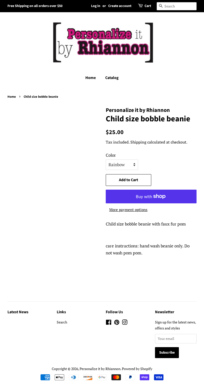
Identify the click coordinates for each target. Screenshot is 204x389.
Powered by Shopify (137, 368)
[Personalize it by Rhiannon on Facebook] (108, 323)
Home (90, 77)
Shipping (138, 142)
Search (62, 322)
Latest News (17, 312)
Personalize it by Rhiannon (100, 368)
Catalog (112, 77)
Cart (148, 5)
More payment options (128, 209)
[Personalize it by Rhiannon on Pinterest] (116, 323)
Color (111, 155)
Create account (119, 5)
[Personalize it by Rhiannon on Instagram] (124, 323)
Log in (95, 5)
